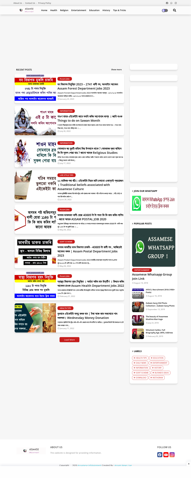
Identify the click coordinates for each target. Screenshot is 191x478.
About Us (17, 3)
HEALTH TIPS (141, 358)
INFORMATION (142, 368)
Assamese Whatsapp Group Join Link (152, 276)
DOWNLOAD (141, 377)
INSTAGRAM (158, 377)
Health (53, 10)
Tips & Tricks (119, 10)
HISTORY (158, 368)
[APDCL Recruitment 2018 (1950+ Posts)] (138, 293)
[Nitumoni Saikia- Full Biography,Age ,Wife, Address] (138, 334)
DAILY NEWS (141, 363)
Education (94, 10)
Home (44, 10)
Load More (69, 339)
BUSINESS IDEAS (162, 372)
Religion (64, 10)
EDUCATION (158, 358)
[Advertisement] (95, 38)
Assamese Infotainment (89, 465)
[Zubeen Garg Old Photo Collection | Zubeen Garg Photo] (138, 307)
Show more (116, 69)
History (106, 10)
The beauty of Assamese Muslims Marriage (157, 318)
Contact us (30, 3)
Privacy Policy (44, 3)
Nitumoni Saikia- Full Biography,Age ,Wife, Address (159, 331)
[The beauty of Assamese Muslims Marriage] (138, 320)
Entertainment (78, 10)
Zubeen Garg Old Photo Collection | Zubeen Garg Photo (160, 304)
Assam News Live (123, 465)
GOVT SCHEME (142, 372)
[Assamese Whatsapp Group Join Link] (153, 247)
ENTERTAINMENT (160, 363)
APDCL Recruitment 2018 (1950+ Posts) (160, 291)
